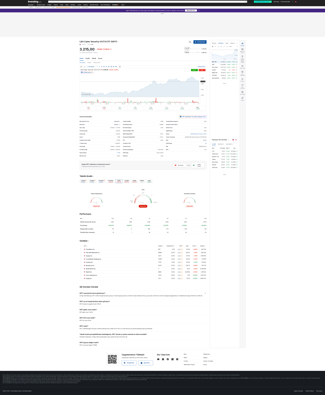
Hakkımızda (206, 354)
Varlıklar (89, 62)
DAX (213, 64)
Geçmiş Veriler (96, 62)
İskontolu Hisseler (76, 7)
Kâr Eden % (221, 144)
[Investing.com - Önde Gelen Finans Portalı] (34, 2)
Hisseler (232, 43)
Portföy (186, 361)
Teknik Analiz (86, 176)
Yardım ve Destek (208, 361)
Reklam (205, 357)
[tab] (84, 181)
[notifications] (293, 1)
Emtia (227, 43)
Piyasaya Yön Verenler (219, 140)
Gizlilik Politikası (310, 391)
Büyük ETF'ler (38, 7)
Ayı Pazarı (180, 165)
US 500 (214, 70)
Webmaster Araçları (189, 364)
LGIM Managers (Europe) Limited (198, 134)
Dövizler (214, 43)
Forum (100, 58)
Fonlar (52, 7)
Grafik (87, 58)
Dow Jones (215, 67)
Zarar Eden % (229, 144)
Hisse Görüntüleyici (105, 4)
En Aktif (214, 144)
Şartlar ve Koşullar (298, 391)
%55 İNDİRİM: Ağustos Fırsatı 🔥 (263, 1)
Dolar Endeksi (215, 78)
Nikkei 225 (214, 72)
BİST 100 (214, 61)
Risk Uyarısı (319, 391)
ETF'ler (31, 7)
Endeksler (220, 43)
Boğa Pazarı (199, 165)
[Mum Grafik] (81, 67)
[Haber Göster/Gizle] (120, 67)
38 (206, 143)
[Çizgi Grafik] (84, 67)
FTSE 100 (214, 75)
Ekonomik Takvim (94, 4)
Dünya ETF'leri (46, 7)
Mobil (185, 357)
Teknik (94, 58)
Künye (205, 364)
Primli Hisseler (85, 7)
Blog (185, 354)
